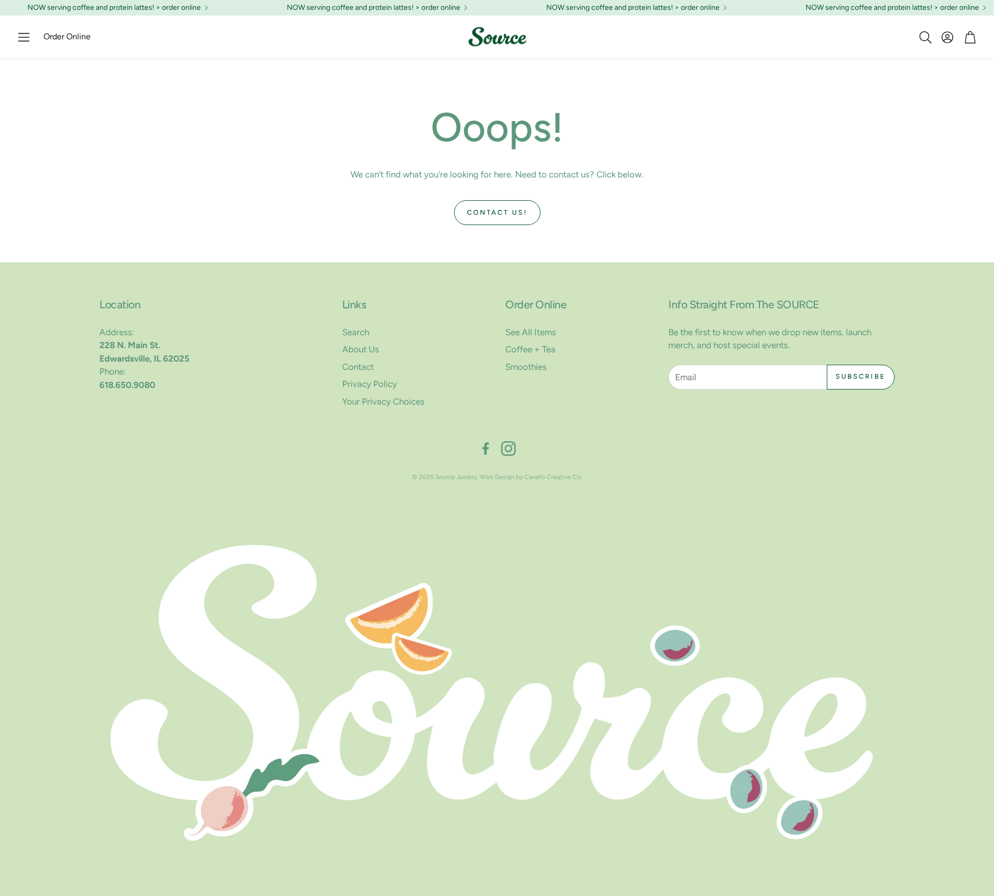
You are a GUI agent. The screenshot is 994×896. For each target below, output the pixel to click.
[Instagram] (508, 448)
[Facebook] (485, 448)
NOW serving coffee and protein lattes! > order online (114, 7)
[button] (24, 37)
